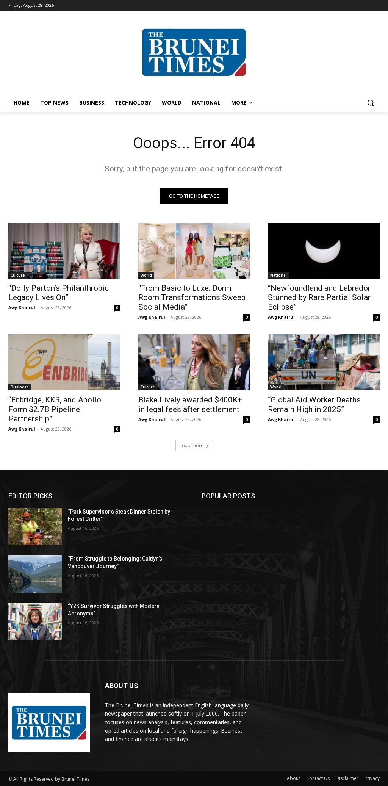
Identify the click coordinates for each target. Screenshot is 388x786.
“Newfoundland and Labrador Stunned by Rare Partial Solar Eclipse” (319, 297)
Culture (18, 275)
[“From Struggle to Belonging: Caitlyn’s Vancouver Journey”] (35, 574)
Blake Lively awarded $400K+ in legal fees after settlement (190, 404)
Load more (191, 445)
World (146, 275)
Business (20, 387)
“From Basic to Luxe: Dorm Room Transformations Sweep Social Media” (192, 297)
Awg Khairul (21, 307)
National (278, 275)
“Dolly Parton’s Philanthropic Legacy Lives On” (58, 292)
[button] (370, 103)
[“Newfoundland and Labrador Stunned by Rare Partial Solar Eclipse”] (324, 251)
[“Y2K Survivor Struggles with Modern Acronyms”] (35, 621)
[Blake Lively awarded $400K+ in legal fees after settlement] (194, 362)
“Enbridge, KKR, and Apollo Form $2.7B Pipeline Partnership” (54, 409)
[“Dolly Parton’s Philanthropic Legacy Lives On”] (64, 251)
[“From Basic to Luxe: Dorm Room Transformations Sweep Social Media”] (194, 251)
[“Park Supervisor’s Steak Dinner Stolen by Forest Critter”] (35, 527)
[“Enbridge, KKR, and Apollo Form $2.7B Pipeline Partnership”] (64, 362)
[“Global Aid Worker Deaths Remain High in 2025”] (324, 362)
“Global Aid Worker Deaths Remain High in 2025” (314, 404)
